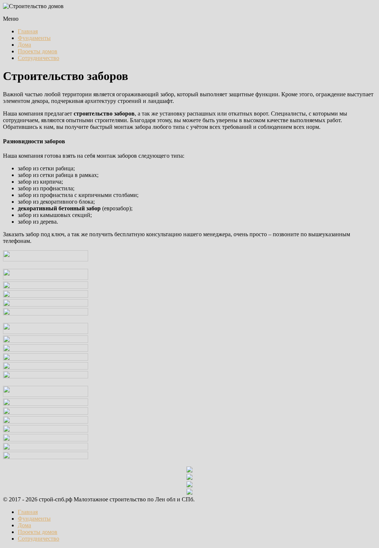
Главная (28, 31)
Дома (24, 44)
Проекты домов (37, 51)
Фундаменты (34, 38)
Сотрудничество (38, 58)
